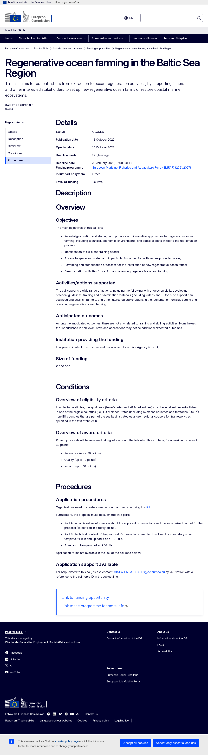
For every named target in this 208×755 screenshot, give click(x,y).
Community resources (69, 38)
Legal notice (121, 720)
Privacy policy (100, 720)
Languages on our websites (56, 720)
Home (9, 38)
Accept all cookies (135, 743)
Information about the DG (172, 638)
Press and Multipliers (175, 38)
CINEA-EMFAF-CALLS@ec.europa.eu (139, 572)
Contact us (91, 714)
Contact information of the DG (124, 638)
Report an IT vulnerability (19, 720)
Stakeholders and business (107, 38)
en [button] (131, 18)
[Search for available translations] (126, 606)
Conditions (15, 153)
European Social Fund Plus (122, 675)
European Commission (17, 48)
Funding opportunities (98, 48)
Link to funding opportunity (85, 597)
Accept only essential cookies (176, 743)
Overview (14, 146)
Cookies (82, 720)
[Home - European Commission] (31, 16)
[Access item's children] (50, 38)
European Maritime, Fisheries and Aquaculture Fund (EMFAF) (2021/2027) (141, 167)
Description (15, 139)
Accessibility (164, 651)
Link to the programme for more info (93, 606)
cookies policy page (67, 741)
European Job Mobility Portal (123, 681)
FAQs (160, 644)
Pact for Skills (41, 48)
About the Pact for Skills (33, 38)
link (148, 507)
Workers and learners (145, 38)
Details (12, 131)
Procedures (15, 160)
